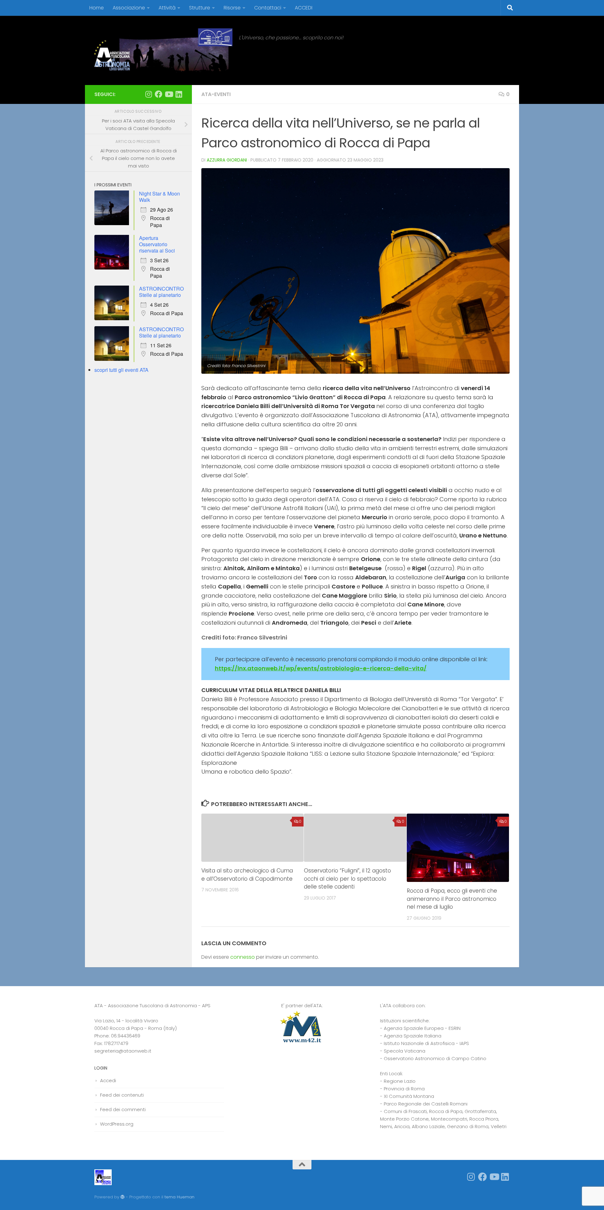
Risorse (232, 7)
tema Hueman (179, 1197)
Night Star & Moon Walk (159, 196)
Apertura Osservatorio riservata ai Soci (157, 244)
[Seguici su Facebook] (158, 94)
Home (96, 7)
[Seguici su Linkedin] (178, 94)
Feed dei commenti (123, 1109)
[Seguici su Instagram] (148, 94)
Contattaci (267, 7)
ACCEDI (303, 7)
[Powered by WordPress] (122, 1197)
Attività (167, 7)
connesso (242, 957)
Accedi (108, 1080)
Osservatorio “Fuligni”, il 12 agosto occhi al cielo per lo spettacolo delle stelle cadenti (347, 878)
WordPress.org (116, 1124)
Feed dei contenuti (122, 1095)
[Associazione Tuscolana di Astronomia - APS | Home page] (163, 50)
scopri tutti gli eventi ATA (121, 369)
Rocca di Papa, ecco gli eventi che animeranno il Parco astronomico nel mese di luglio (452, 899)
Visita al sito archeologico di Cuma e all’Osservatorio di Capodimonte (247, 875)
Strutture (199, 7)
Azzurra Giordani (227, 160)
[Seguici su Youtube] (168, 94)
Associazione (129, 7)
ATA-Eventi (216, 94)
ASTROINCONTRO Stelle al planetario (161, 291)
